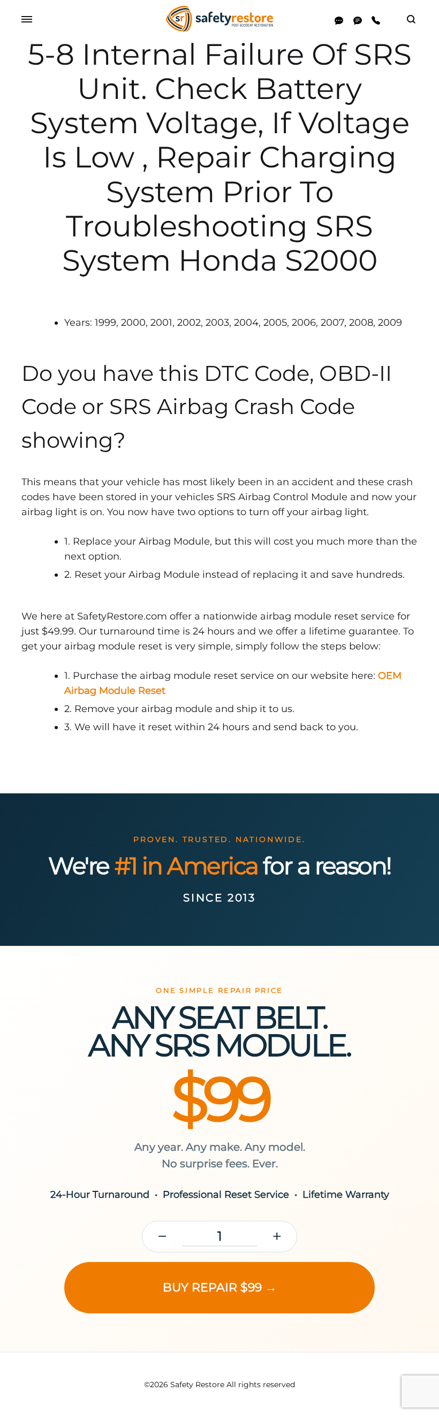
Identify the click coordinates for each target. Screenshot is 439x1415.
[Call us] (376, 20)
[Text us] (357, 20)
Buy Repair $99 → (220, 1287)
